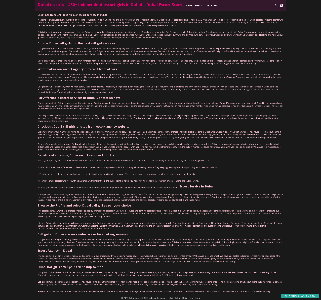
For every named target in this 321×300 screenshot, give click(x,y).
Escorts (198, 5)
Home (189, 5)
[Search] (276, 5)
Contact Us (211, 5)
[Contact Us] (281, 5)
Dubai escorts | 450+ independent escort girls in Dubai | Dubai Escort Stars (110, 4)
